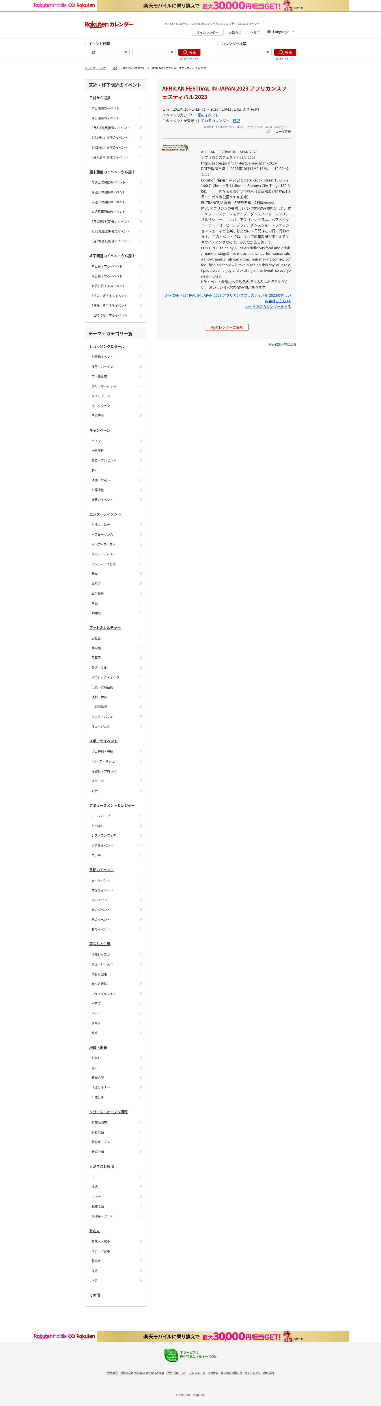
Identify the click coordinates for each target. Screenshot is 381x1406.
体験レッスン (101, 954)
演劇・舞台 (99, 697)
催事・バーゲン (102, 366)
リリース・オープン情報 (108, 1111)
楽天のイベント (102, 499)
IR (93, 1177)
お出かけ (98, 825)
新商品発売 (99, 1122)
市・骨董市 (99, 376)
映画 (95, 603)
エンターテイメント (105, 514)
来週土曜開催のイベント (108, 202)
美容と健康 (99, 974)
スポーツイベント (103, 740)
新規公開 (98, 1151)
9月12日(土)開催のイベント (111, 221)
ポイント (98, 440)
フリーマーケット (104, 386)
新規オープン (101, 1142)
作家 (95, 1270)
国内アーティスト (104, 544)
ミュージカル (101, 726)
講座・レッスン (102, 964)
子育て (96, 1003)
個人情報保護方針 (231, 1373)
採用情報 (213, 1373)
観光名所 (98, 1077)
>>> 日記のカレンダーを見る (268, 306)
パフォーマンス (102, 534)
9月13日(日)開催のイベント (111, 231)
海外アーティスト (104, 554)
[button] (282, 344)
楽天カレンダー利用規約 (259, 1373)
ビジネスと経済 (101, 1166)
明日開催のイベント (105, 118)
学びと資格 (99, 983)
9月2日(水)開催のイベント (110, 147)
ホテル (96, 855)
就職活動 (98, 1206)
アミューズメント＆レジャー (112, 805)
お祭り (96, 1058)
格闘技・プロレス (104, 771)
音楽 (95, 573)
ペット (96, 1013)
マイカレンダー (207, 32)
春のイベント (101, 900)
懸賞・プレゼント (104, 460)
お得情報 (98, 490)
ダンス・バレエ (102, 716)
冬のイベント (101, 929)
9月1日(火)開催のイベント (110, 137)
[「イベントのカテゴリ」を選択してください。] (154, 52)
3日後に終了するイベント (109, 295)
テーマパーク (101, 816)
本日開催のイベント (105, 108)
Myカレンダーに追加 (226, 327)
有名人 (94, 1230)
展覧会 (96, 638)
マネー (96, 1196)
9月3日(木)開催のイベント (110, 157)
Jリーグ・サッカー (105, 761)
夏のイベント (101, 909)
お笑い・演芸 (101, 524)
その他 (94, 1295)
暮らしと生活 (99, 943)
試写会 (96, 583)
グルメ (96, 1023)
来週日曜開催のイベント (108, 211)
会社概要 (112, 1373)
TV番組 (96, 613)
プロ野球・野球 (102, 751)
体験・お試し (101, 480)
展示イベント (101, 880)
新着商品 (98, 1132)
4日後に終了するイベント (109, 305)
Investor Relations (151, 1373)
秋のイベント (101, 919)
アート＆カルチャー (105, 627)
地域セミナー (101, 1087)
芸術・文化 (99, 667)
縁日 (95, 1068)
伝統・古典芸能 (102, 687)
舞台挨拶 (98, 593)
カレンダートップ (95, 68)
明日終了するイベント (107, 276)
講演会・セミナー (104, 1216)
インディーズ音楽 (104, 564)
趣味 (95, 1032)
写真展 (96, 657)
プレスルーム (197, 1373)
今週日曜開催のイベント (108, 192)
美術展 (96, 648)
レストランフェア (104, 835)
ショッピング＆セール (107, 346)
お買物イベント (102, 356)
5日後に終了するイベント (109, 315)
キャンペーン (99, 430)
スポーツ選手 (101, 1251)
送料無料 (98, 450)
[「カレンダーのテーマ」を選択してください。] (247, 52)
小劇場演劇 (99, 706)
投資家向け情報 (129, 1373)
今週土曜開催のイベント (108, 182)
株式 (95, 1186)
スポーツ (98, 781)
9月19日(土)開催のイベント (111, 241)
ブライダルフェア (104, 993)
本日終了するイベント (107, 266)
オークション (101, 405)
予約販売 (98, 415)
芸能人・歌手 (101, 1241)
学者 (95, 1280)
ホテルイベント (102, 845)
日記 (114, 68)
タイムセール (101, 396)
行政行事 (98, 1097)
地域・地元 (98, 1047)
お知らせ (235, 32)
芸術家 (96, 1261)
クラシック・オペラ (105, 677)
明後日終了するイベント (108, 285)
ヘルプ (255, 32)
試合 (95, 790)
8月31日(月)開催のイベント (111, 127)
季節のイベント (101, 869)
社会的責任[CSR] (176, 1373)
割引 (95, 470)
